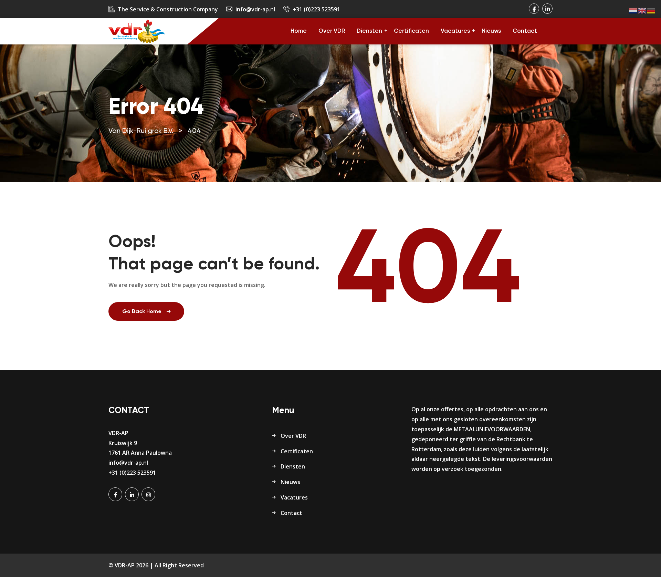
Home (299, 31)
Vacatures (455, 31)
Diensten (369, 31)
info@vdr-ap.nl (255, 9)
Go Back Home (141, 312)
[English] (642, 10)
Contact (525, 31)
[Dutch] (633, 10)
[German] (651, 10)
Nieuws (491, 31)
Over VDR (331, 31)
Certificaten (411, 31)
